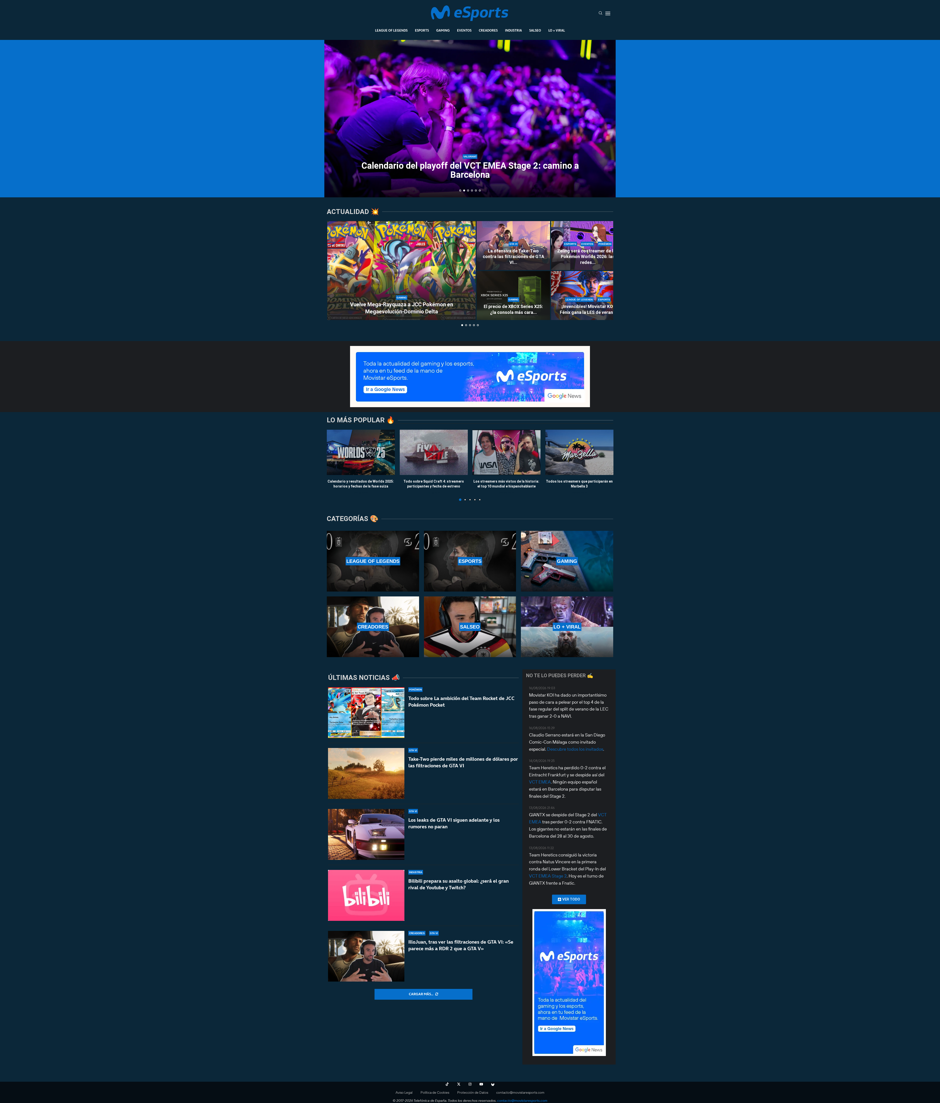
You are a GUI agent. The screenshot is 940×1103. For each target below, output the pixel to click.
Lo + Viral (556, 30)
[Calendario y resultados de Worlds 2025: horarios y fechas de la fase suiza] (361, 452)
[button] (333, 118)
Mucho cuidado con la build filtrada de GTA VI (470, 175)
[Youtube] (481, 1084)
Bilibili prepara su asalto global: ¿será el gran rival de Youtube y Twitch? (458, 884)
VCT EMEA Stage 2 (548, 876)
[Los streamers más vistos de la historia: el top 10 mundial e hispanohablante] (506, 452)
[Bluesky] (492, 1084)
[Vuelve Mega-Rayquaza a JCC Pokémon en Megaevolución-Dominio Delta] (401, 270)
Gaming (443, 30)
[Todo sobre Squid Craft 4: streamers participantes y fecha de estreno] (434, 452)
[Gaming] (567, 561)
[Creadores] (373, 626)
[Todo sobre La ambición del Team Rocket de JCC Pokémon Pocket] (366, 712)
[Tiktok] (447, 1084)
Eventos (464, 30)
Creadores (488, 30)
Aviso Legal (404, 1092)
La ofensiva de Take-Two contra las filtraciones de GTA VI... (513, 256)
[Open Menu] (607, 13)
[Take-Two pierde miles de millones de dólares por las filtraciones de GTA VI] (366, 773)
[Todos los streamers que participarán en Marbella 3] (579, 452)
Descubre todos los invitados (575, 749)
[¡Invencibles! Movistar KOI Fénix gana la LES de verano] (587, 295)
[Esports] (470, 561)
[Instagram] (470, 1084)
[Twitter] (458, 1084)
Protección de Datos (472, 1092)
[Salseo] (470, 626)
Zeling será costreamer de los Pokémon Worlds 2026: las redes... (587, 256)
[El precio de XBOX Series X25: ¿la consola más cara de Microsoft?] (513, 295)
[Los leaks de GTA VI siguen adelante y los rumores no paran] (366, 834)
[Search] (600, 13)
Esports (422, 30)
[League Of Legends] (373, 561)
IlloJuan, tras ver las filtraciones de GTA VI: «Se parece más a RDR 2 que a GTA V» (460, 945)
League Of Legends (391, 30)
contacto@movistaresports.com (520, 1092)
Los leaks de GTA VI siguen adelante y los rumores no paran (454, 823)
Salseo (535, 30)
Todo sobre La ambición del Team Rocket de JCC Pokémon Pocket (461, 701)
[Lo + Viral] (567, 626)
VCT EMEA (540, 782)
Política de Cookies (435, 1092)
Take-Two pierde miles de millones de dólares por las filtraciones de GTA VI (463, 762)
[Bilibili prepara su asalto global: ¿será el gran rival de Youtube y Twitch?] (366, 895)
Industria (513, 30)
